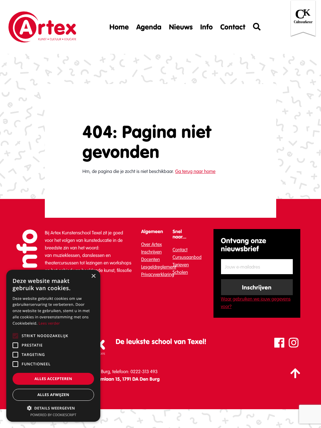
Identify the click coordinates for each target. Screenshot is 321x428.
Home (119, 27)
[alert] (53, 346)
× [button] (93, 276)
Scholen (180, 272)
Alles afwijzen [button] (53, 394)
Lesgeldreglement (158, 267)
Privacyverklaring (157, 274)
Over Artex (151, 244)
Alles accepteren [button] (53, 378)
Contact (232, 27)
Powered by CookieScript (53, 415)
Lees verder (49, 323)
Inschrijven (151, 252)
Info (206, 27)
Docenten (150, 259)
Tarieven (180, 265)
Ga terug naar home (195, 171)
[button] (53, 408)
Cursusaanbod (187, 257)
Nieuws (181, 27)
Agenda (148, 27)
